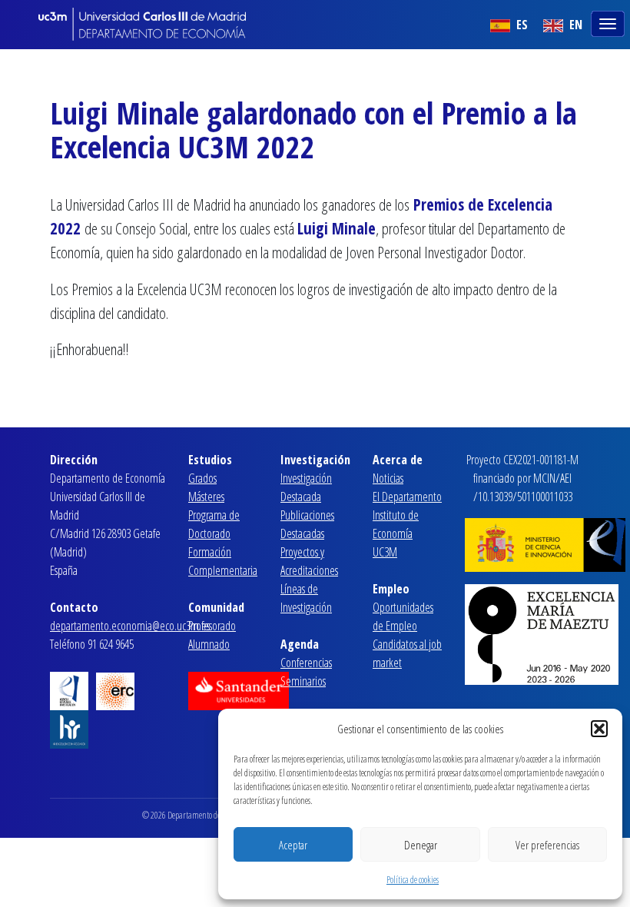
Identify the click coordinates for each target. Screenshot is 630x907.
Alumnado (209, 644)
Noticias (388, 478)
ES (520, 24)
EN (574, 24)
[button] (599, 728)
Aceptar (293, 844)
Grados (202, 478)
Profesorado (212, 625)
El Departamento (407, 496)
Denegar (420, 844)
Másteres (206, 496)
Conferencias (306, 662)
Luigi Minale (336, 228)
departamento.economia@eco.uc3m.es (130, 625)
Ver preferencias (547, 844)
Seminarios (303, 681)
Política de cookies (412, 879)
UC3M (385, 551)
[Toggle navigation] (609, 22)
